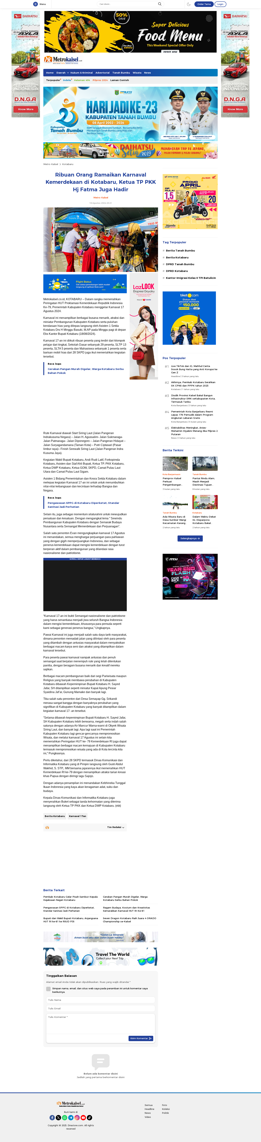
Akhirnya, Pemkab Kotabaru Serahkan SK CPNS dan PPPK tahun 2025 (193, 384)
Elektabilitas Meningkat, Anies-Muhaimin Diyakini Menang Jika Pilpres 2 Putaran (194, 430)
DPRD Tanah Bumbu (180, 264)
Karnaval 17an (77, 816)
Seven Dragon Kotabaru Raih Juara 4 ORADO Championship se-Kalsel (129, 920)
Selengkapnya (189, 538)
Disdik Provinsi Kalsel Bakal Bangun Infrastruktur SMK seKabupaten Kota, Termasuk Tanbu (193, 398)
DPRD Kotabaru (177, 271)
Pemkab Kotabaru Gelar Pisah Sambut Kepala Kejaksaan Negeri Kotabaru (70, 898)
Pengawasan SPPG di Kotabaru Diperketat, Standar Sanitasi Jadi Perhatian (83, 504)
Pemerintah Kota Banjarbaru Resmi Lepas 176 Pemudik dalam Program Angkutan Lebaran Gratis (192, 414)
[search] (160, 4)
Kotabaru (67, 164)
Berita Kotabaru (55, 816)
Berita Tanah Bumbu (180, 250)
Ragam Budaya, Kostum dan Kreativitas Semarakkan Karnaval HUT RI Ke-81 (126, 909)
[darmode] (189, 4)
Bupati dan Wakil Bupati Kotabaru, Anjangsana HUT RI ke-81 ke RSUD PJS (70, 920)
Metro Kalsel (50, 164)
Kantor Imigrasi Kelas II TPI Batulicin (191, 278)
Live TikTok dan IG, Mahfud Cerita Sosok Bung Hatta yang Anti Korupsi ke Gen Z (194, 369)
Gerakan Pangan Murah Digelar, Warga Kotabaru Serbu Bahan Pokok (86, 371)
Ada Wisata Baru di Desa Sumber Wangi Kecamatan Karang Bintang (174, 521)
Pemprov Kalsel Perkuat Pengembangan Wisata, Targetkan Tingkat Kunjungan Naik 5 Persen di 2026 (175, 486)
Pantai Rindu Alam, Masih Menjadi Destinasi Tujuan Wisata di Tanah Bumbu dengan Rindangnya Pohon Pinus (203, 488)
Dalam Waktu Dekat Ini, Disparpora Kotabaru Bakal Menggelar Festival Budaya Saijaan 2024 (204, 523)
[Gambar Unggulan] (100, 271)
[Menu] (36, 4)
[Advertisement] (85, 403)
